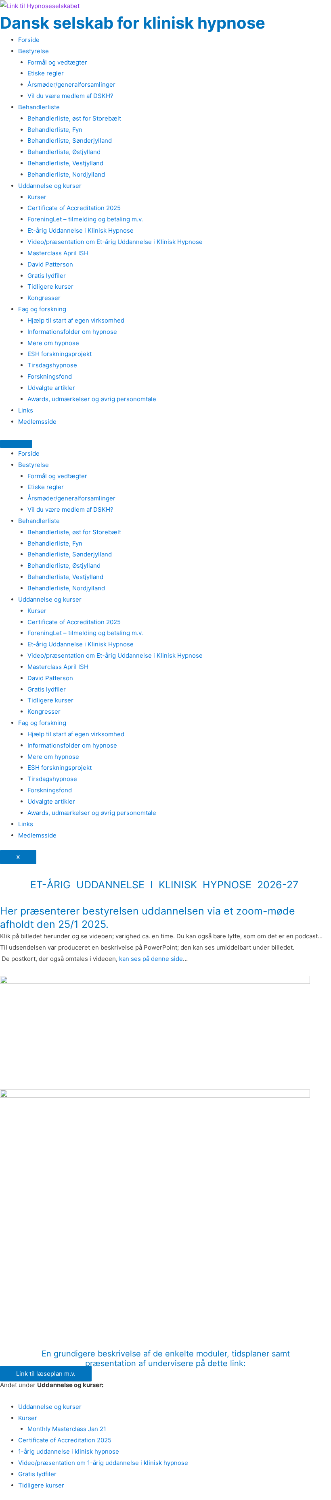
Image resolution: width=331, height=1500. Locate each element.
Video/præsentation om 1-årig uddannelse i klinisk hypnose (103, 1463)
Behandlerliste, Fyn (54, 129)
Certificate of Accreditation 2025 (74, 208)
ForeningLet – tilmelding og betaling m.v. (85, 219)
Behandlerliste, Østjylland (64, 152)
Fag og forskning (42, 309)
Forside (29, 40)
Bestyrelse (33, 51)
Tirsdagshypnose (52, 365)
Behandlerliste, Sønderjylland (69, 140)
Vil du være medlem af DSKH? (70, 96)
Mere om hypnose (53, 343)
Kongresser (44, 298)
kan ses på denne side (151, 958)
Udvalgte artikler (51, 388)
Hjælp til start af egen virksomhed (75, 320)
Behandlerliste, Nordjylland (66, 174)
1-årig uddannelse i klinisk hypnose (68, 1451)
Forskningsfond (49, 376)
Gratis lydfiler (46, 275)
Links (25, 410)
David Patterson (50, 264)
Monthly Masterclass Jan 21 (66, 1429)
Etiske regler (45, 73)
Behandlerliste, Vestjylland (65, 163)
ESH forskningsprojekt (59, 354)
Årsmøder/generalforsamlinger (71, 84)
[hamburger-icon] (16, 444)
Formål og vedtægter (57, 62)
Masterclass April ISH (57, 253)
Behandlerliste (39, 107)
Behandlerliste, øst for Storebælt (74, 118)
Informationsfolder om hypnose (72, 331)
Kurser (36, 197)
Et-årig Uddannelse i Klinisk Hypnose (80, 230)
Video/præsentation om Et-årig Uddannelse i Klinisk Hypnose (115, 242)
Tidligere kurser (50, 286)
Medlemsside (37, 421)
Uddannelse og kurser (50, 186)
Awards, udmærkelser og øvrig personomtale (91, 399)
